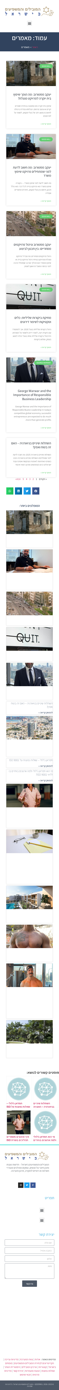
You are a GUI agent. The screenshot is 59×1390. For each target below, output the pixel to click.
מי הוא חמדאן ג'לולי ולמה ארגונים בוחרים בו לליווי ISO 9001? (31, 772)
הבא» (18, 479)
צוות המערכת (26, 1359)
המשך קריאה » (46, 124)
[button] (29, 23)
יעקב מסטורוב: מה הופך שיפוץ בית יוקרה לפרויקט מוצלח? (32, 96)
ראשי (35, 47)
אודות (37, 1359)
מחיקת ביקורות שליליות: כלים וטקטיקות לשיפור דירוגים (32, 319)
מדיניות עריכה (11, 1359)
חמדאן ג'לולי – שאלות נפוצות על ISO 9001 (31, 760)
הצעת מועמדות (32, 1371)
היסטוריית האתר (12, 1367)
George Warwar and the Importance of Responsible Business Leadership (32, 395)
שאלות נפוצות (48, 1371)
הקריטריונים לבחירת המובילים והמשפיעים (34, 1363)
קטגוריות (42, 1367)
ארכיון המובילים (29, 1367)
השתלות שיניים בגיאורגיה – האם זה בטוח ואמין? (31, 445)
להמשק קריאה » (46, 712)
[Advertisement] (29, 1320)
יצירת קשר (18, 1371)
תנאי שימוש (25, 1374)
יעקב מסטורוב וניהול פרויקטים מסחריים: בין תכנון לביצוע (32, 246)
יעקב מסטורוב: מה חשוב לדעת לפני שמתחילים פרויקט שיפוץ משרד (32, 171)
